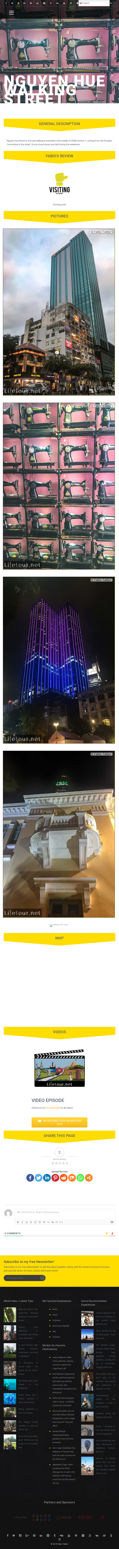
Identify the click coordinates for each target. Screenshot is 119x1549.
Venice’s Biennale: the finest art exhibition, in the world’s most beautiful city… (105, 1318)
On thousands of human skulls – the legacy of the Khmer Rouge (28, 1368)
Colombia (57, 1320)
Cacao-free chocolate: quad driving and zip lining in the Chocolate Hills (28, 1441)
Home (8, 68)
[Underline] (26, 1222)
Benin (55, 1309)
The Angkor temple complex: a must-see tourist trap (28, 1426)
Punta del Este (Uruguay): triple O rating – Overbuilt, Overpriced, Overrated (63, 1402)
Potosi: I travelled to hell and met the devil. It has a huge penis (105, 1430)
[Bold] (18, 1222)
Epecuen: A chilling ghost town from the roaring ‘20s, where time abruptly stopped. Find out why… (105, 1465)
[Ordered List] (35, 1222)
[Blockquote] (44, 1222)
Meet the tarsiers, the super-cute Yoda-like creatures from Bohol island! (28, 1314)
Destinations (25, 68)
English (85, 3)
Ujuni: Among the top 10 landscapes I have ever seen (105, 1334)
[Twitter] (38, 1178)
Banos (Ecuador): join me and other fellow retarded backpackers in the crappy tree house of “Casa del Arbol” (64, 1418)
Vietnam (42, 68)
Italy (54, 1331)
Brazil (55, 1315)
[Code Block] (48, 1222)
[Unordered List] (39, 1222)
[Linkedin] (47, 1178)
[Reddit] (64, 1178)
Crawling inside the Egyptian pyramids (105, 1415)
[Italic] (22, 1222)
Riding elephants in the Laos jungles (28, 1411)
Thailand (56, 1337)
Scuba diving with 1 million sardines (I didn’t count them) (28, 1398)
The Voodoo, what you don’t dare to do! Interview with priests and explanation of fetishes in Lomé (105, 1381)
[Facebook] (30, 1178)
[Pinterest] (55, 1178)
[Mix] (72, 1178)
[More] (89, 1178)
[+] (61, 1222)
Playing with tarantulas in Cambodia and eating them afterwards (28, 1332)
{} (57, 1222)
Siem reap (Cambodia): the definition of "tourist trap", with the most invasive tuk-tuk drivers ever (64, 1453)
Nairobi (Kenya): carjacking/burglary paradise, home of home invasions (63, 1437)
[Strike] (31, 1222)
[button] (59, 1122)
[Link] (53, 1222)
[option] (26, 1517)
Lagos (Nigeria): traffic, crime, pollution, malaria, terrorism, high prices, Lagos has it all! (63, 1363)
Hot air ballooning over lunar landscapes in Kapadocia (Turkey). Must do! (105, 1446)
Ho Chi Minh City (59, 68)
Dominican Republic (61, 1326)
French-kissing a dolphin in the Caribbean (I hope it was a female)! (105, 1401)
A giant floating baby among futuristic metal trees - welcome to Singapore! (28, 1350)
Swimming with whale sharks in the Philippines (28, 1384)
